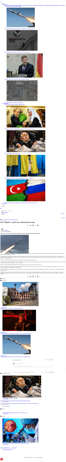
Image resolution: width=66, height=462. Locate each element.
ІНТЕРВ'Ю (16, 104)
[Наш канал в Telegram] (32, 454)
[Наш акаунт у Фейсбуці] (30, 454)
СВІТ (44, 5)
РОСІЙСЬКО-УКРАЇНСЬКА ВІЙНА (51, 5)
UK (62, 217)
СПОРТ (9, 6)
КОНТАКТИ (14, 447)
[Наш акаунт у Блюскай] (27, 454)
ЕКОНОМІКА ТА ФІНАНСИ (21, 5)
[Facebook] (35, 225)
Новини (2, 219)
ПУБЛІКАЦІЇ (4, 103)
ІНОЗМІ (22, 104)
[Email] (38, 225)
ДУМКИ (6, 104)
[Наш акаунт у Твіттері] (25, 454)
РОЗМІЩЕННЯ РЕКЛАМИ (7, 449)
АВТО (7, 6)
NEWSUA (6, 230)
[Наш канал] (38, 454)
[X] (28, 225)
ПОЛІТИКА (13, 5)
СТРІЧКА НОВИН (8, 5)
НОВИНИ (4, 4)
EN (63, 217)
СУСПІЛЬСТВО (30, 5)
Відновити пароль (4, 212)
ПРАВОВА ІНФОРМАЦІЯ (5, 447)
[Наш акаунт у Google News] (35, 454)
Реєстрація (63, 213)
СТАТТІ (9, 104)
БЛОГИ (12, 104)
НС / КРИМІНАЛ (39, 5)
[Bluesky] (30, 225)
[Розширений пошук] (3, 206)
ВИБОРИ (34, 5)
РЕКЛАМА (4, 203)
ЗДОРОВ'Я (13, 6)
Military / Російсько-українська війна (11, 219)
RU (65, 217)
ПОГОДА (17, 6)
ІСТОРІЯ (19, 104)
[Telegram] (33, 225)
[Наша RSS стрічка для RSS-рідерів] (41, 454)
